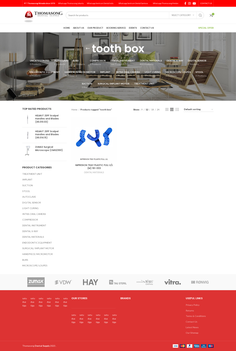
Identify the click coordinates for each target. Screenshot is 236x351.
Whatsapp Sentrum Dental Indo (100, 3)
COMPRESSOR (30, 219)
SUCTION (27, 185)
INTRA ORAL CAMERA (34, 214)
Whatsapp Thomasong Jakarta (71, 3)
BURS (25, 259)
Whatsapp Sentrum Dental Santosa (133, 3)
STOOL (26, 191)
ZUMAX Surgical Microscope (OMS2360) (49, 148)
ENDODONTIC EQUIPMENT (37, 242)
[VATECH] (90, 282)
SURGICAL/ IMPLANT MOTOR (38, 248)
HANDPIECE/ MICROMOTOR (37, 254)
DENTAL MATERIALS (33, 236)
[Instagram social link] (189, 3)
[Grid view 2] (166, 110)
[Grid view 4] (177, 110)
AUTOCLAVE (29, 196)
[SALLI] (172, 282)
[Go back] (88, 48)
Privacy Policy (192, 305)
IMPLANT (27, 179)
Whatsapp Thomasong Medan (165, 3)
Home (74, 109)
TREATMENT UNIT (32, 174)
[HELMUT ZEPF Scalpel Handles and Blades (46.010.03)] (27, 119)
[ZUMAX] (35, 282)
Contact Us (191, 321)
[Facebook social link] (185, 3)
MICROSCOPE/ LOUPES (34, 265)
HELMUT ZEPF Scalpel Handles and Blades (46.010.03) (47, 118)
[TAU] (117, 282)
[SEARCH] (200, 15)
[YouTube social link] (194, 3)
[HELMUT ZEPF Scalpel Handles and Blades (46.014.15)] (27, 135)
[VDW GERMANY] (63, 282)
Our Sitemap (192, 332)
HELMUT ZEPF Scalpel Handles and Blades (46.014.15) (47, 134)
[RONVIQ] (200, 282)
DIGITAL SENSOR (31, 202)
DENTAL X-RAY (30, 231)
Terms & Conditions (196, 316)
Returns (190, 310)
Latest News (192, 327)
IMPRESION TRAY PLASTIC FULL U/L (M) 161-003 (94, 167)
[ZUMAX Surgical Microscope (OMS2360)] (27, 150)
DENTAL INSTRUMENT (34, 225)
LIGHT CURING (30, 208)
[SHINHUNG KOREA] (145, 282)
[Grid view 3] (171, 110)
